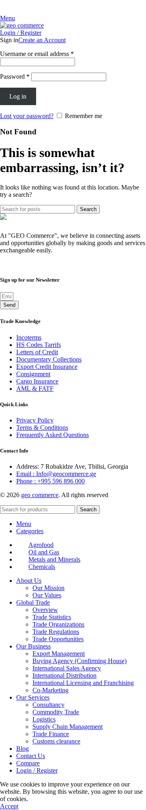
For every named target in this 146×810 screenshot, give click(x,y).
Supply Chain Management (67, 726)
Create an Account (42, 40)
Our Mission (48, 587)
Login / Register (37, 770)
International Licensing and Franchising (83, 682)
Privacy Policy (35, 420)
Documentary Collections (49, 359)
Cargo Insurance (37, 381)
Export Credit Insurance (46, 366)
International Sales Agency (66, 668)
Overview (45, 609)
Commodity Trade (55, 712)
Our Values (46, 595)
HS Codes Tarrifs (38, 344)
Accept (9, 806)
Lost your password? (27, 115)
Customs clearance (56, 741)
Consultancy (48, 704)
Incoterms (28, 337)
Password (15, 76)
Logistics (44, 719)
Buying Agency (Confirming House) (79, 660)
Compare (28, 763)
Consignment (33, 374)
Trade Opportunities (58, 639)
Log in (17, 96)
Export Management (58, 653)
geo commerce (39, 494)
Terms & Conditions (42, 427)
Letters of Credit (37, 352)
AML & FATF (35, 388)
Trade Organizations (58, 624)
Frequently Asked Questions (52, 434)
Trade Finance (50, 733)
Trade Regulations (55, 631)
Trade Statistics (51, 617)
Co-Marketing (50, 690)
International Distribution (64, 675)
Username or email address (37, 53)
